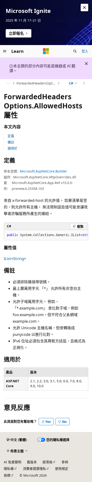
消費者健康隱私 (34, 468)
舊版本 (32, 462)
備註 (11, 142)
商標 (7, 475)
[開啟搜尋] (75, 51)
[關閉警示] (84, 7)
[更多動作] (84, 83)
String (18, 258)
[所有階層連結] (8, 83)
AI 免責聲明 (12, 462)
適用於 (12, 148)
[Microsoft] (46, 51)
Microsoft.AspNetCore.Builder (43, 171)
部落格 (47, 462)
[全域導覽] (4, 51)
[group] (46, 235)
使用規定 (61, 468)
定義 (11, 136)
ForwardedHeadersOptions (36, 83)
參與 (65, 462)
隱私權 (9, 468)
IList (7, 258)
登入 (85, 51)
